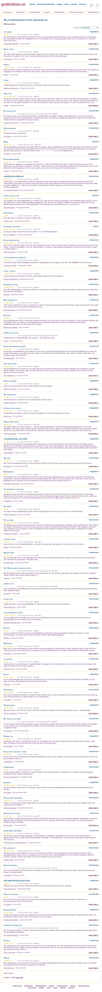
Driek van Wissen (11, 327)
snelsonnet (7, 12)
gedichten (20, 12)
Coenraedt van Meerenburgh (15, 843)
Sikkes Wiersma (10, 514)
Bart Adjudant (9, 310)
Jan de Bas (8, 746)
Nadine (7, 638)
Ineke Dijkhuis (9, 403)
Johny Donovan (10, 434)
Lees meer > (94, 44)
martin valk (8, 221)
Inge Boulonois (10, 889)
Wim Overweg (9, 252)
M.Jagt (6, 294)
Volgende (19, 977)
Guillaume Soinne (11, 123)
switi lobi (7, 792)
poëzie (47, 12)
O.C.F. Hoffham (10, 235)
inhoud (82, 4)
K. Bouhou (8, 466)
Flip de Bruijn (9, 968)
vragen (59, 4)
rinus (6, 547)
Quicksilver (8, 762)
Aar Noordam (9, 358)
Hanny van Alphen (11, 920)
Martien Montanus (11, 88)
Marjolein (7, 653)
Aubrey (6, 171)
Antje (6, 105)
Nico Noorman (9, 375)
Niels (6, 75)
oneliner (7, 594)
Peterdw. (7, 684)
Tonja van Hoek (10, 265)
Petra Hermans (10, 607)
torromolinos (9, 669)
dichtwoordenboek (46, 4)
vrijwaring (32, 988)
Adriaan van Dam (11, 534)
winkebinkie (9, 563)
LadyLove (7, 416)
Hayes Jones (9, 860)
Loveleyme (8, 501)
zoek (55, 988)
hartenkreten (59, 12)
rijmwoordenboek (76, 12)
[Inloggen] (97, 5)
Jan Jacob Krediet (11, 190)
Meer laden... (9, 973)
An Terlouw (8, 59)
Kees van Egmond (11, 777)
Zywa (6, 341)
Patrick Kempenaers (12, 623)
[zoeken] (91, 5)
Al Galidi (7, 154)
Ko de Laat (8, 825)
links (66, 4)
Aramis (6, 578)
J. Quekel (7, 136)
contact (73, 4)
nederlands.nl (93, 12)
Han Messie (8, 453)
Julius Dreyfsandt (11, 44)
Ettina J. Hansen (10, 389)
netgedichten (34, 12)
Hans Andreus (9, 207)
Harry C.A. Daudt (10, 713)
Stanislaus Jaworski (12, 484)
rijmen (32, 4)
